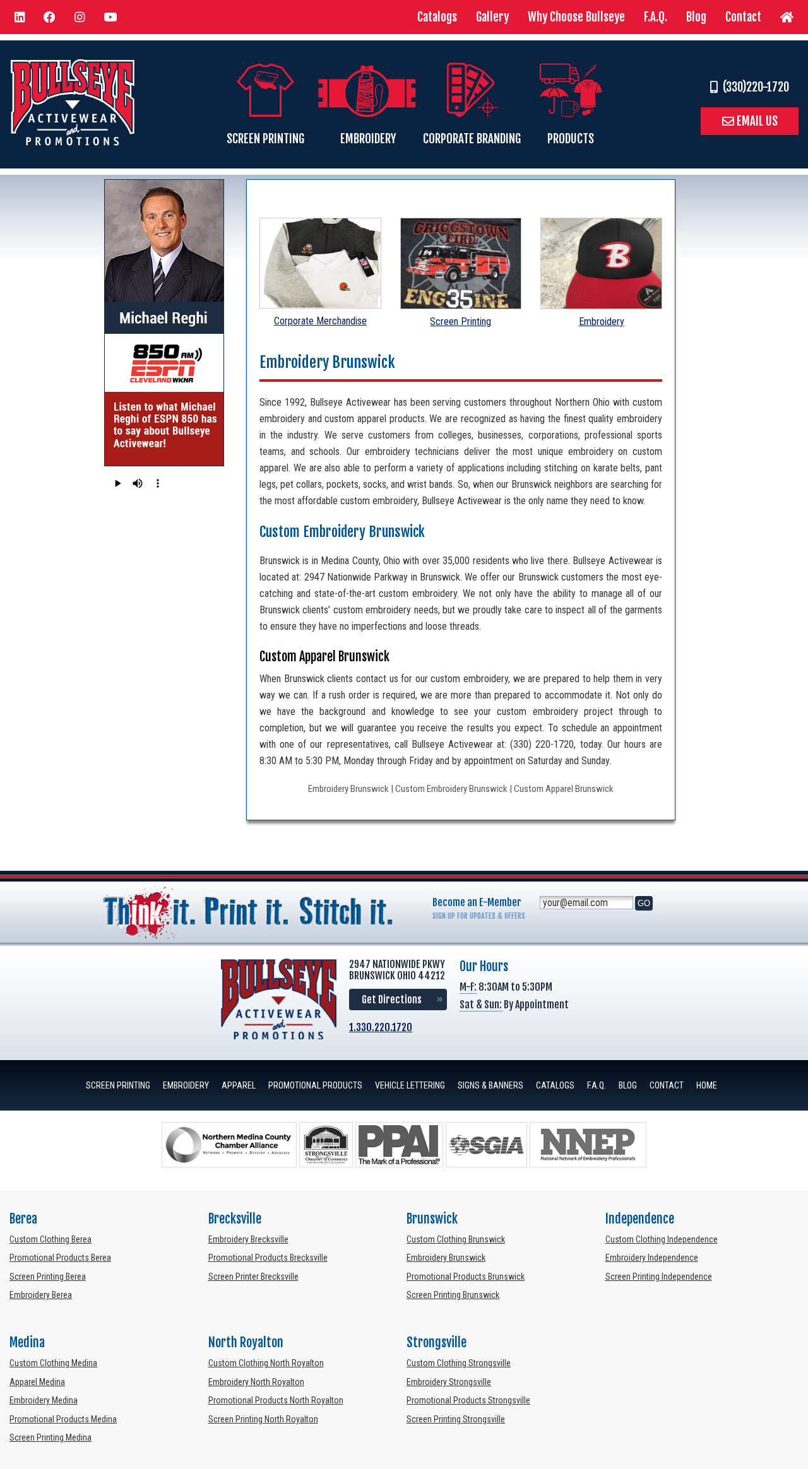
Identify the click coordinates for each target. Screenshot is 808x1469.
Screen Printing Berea (47, 1276)
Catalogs (437, 17)
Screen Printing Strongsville (456, 1419)
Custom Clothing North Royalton (266, 1363)
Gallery (492, 17)
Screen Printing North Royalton (263, 1419)
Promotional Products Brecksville (268, 1258)
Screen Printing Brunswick (453, 1295)
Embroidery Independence (651, 1258)
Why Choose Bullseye (576, 17)
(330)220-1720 (753, 87)
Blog (696, 17)
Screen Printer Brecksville (253, 1276)
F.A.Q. (655, 17)
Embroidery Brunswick (446, 1258)
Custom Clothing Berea (50, 1239)
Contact (743, 17)
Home (706, 1085)
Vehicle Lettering (410, 1085)
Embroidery (601, 321)
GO (644, 903)
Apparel (239, 1085)
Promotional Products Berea (60, 1258)
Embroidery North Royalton (256, 1382)
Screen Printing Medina (50, 1437)
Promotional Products (315, 1085)
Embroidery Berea (40, 1295)
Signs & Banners (490, 1085)
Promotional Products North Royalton (275, 1400)
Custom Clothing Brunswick (456, 1239)
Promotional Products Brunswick (466, 1276)
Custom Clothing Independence (661, 1239)
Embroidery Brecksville (248, 1239)
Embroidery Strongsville (449, 1382)
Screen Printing (460, 321)
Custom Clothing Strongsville (459, 1363)
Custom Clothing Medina (53, 1363)
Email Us (756, 121)
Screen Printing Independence (658, 1276)
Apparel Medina (37, 1382)
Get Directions (392, 999)
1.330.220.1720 (380, 1027)
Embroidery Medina (43, 1400)
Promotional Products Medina (63, 1419)
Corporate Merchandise (320, 321)
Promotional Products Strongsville (468, 1400)
